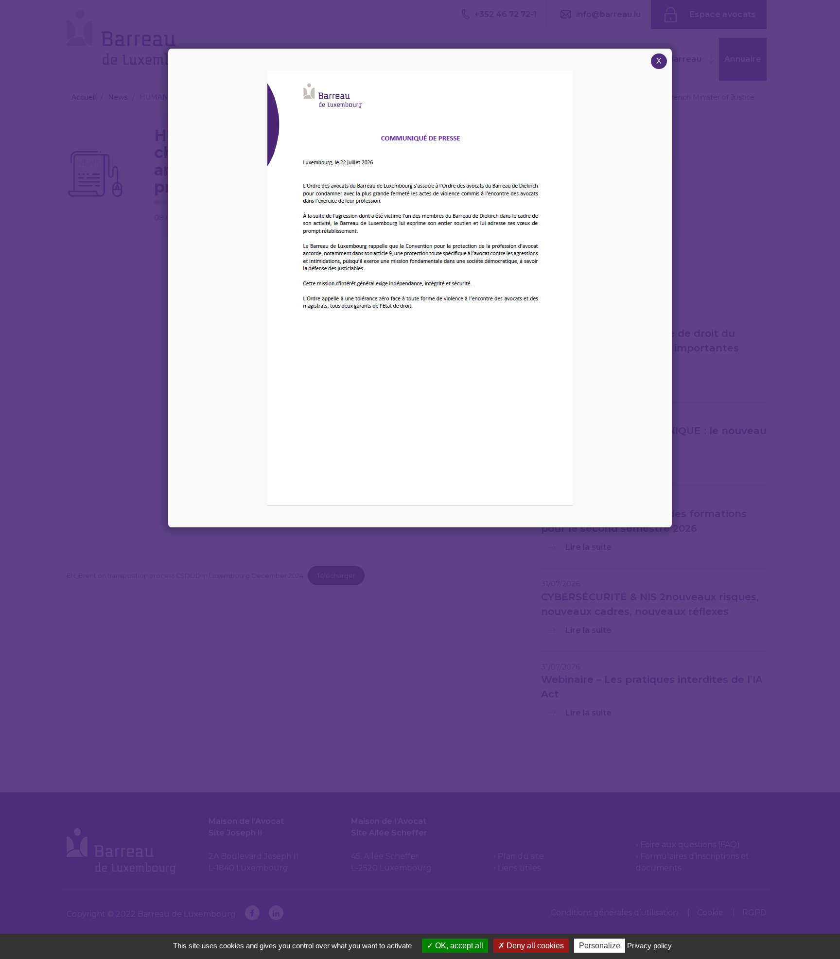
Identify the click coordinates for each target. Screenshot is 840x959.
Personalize (599, 946)
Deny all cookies (534, 946)
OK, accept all (458, 946)
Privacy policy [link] (649, 946)
